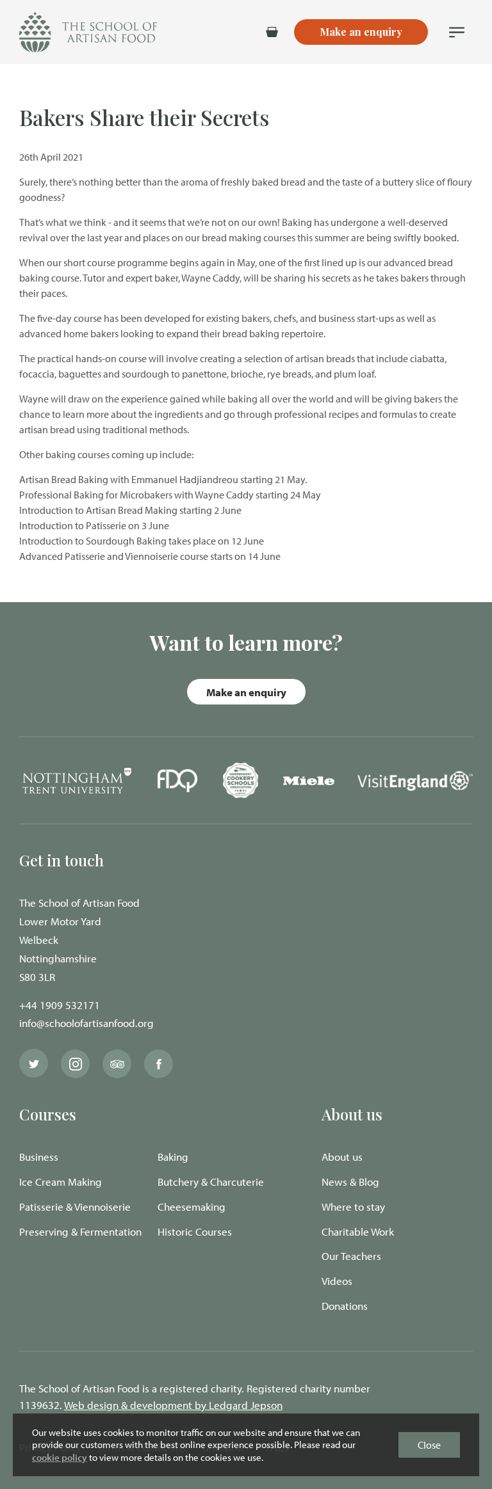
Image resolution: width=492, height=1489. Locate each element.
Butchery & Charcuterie (211, 1181)
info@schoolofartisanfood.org (86, 1023)
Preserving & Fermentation (80, 1231)
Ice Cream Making (60, 1181)
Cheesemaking (192, 1206)
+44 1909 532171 (59, 1005)
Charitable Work (358, 1231)
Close (429, 1444)
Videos (337, 1280)
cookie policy (59, 1457)
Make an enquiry (246, 692)
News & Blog (350, 1181)
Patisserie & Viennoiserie (75, 1206)
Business (38, 1156)
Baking (173, 1156)
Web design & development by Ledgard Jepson (173, 1405)
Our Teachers (351, 1255)
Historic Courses (195, 1231)
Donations (345, 1305)
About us (342, 1156)
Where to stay (353, 1206)
